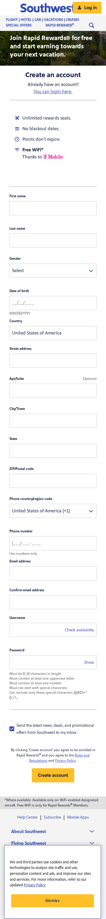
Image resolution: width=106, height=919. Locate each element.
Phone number (21, 531)
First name (17, 196)
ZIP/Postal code (21, 469)
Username (17, 618)
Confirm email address (26, 590)
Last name (17, 228)
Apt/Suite (16, 379)
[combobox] (53, 271)
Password (16, 650)
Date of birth (19, 291)
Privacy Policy (65, 761)
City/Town (17, 409)
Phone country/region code (30, 499)
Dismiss (52, 900)
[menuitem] (48, 20)
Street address (20, 349)
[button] (53, 7)
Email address (20, 561)
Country (15, 321)
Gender (15, 258)
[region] (52, 882)
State (13, 439)
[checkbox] (53, 729)
